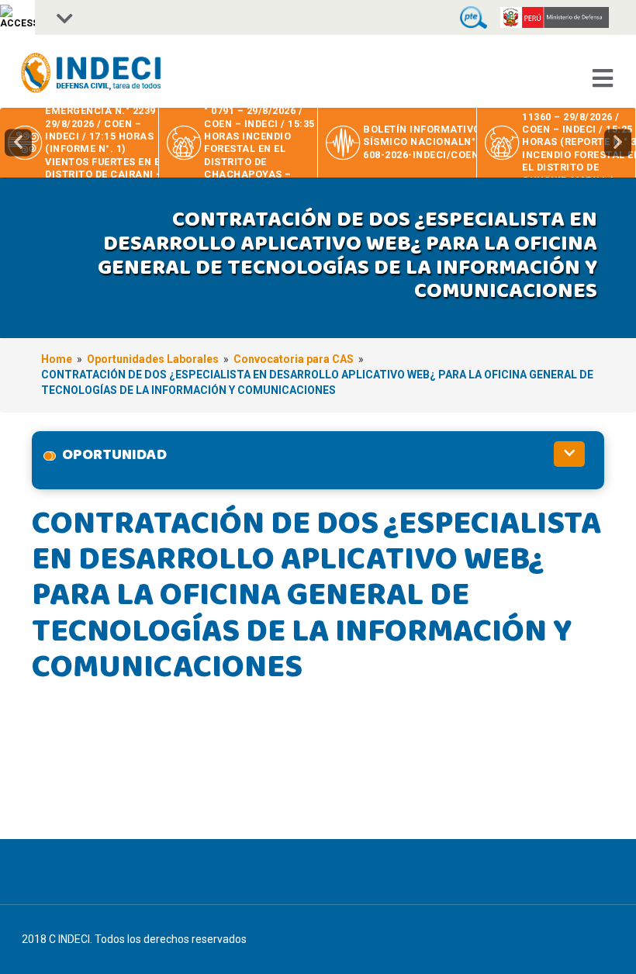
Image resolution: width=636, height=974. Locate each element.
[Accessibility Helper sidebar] (17, 17)
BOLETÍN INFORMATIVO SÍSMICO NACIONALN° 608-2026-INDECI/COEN (422, 142)
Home (56, 359)
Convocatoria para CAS (293, 359)
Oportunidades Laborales (153, 359)
